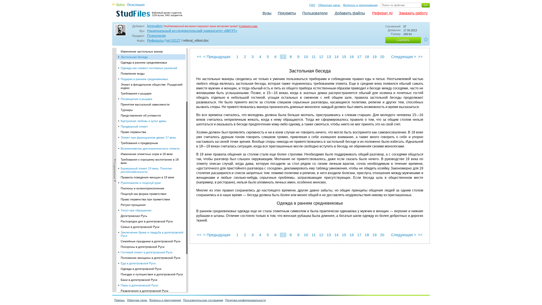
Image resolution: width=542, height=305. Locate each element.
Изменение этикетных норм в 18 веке (147, 154)
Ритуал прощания (133, 205)
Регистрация (136, 4)
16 (352, 57)
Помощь (119, 300)
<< (199, 57)
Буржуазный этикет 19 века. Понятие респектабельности (146, 170)
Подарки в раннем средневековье (144, 79)
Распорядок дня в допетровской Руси (147, 221)
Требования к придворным (139, 143)
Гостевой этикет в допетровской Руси (146, 252)
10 (306, 57)
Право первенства (133, 132)
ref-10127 (173, 40)
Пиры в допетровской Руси (139, 285)
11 (314, 57)
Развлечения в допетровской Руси (144, 291)
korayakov (155, 26)
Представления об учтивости (141, 115)
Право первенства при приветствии (145, 199)
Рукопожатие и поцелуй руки (141, 182)
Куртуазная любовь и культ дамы (143, 121)
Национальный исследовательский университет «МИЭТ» (192, 31)
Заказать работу (413, 13)
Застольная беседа (134, 57)
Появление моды (133, 73)
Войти (120, 4)
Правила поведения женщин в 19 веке (147, 177)
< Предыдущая (216, 57)
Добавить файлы (350, 13)
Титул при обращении (136, 210)
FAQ (312, 5)
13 (329, 57)
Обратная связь (329, 5)
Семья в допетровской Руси (140, 227)
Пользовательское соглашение (203, 300)
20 (382, 57)
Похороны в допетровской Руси (143, 246)
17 (359, 57)
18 (367, 57)
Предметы (287, 13)
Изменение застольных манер (142, 51)
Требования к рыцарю (136, 93)
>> (420, 57)
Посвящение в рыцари (136, 99)
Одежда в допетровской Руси (141, 268)
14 (336, 57)
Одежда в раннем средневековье (144, 62)
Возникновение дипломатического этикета (150, 148)
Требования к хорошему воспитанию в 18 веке (150, 161)
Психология (156, 35)
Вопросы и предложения (360, 5)
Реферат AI (382, 13)
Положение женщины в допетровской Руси (150, 257)
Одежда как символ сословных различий (149, 68)
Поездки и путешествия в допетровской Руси (152, 274)
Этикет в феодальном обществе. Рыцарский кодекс (152, 86)
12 (321, 57)
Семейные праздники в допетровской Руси (150, 241)
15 (344, 57)
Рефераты (155, 40)
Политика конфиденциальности (245, 300)
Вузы (267, 13)
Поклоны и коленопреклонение (142, 188)
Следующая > (403, 57)
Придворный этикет (134, 126)
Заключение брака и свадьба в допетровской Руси (152, 234)
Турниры (127, 110)
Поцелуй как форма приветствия (143, 193)
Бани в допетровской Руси (139, 279)
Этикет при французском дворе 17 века (148, 137)
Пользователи (315, 13)
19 (374, 57)
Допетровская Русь (134, 216)
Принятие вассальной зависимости (145, 104)
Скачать (403, 40)
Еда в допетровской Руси (138, 263)
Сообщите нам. (248, 26)
